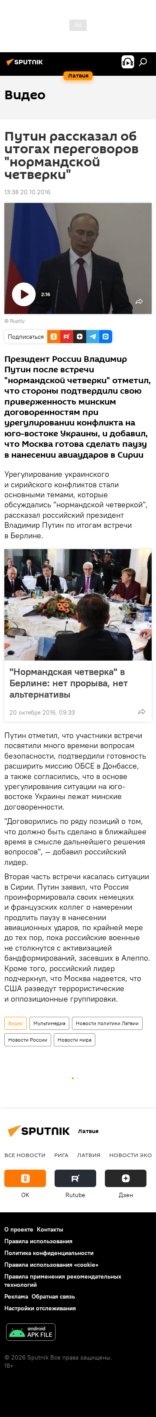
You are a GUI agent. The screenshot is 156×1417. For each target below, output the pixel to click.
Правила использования (38, 1241)
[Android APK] (30, 1333)
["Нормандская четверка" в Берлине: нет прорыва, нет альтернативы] (78, 605)
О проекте (18, 1229)
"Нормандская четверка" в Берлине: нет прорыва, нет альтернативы (69, 683)
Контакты (50, 1229)
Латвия (89, 1155)
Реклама (16, 1296)
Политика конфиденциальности (49, 1253)
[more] (141, 711)
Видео (15, 1023)
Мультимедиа (49, 1023)
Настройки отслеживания (40, 1308)
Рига (61, 1155)
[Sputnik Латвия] (26, 65)
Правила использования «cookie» (51, 1265)
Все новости (25, 1155)
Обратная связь (53, 1296)
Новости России (27, 1039)
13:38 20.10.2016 (27, 192)
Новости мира (74, 1039)
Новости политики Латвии (107, 1023)
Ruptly (17, 320)
